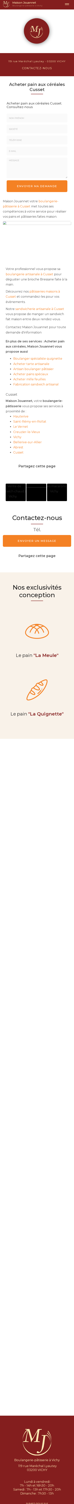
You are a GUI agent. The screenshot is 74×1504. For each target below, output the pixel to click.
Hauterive (20, 416)
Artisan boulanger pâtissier (33, 369)
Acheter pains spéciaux (30, 374)
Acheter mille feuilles (29, 379)
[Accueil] (6, 4)
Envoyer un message (37, 541)
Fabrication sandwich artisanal (36, 384)
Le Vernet (20, 426)
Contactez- (37, 68)
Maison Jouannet (27, 4)
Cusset (18, 452)
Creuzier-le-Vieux (26, 432)
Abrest (18, 447)
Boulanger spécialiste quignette (37, 358)
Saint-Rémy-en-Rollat (29, 421)
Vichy (17, 437)
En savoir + (16, 492)
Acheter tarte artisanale (31, 364)
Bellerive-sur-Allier (27, 442)
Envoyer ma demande (37, 186)
